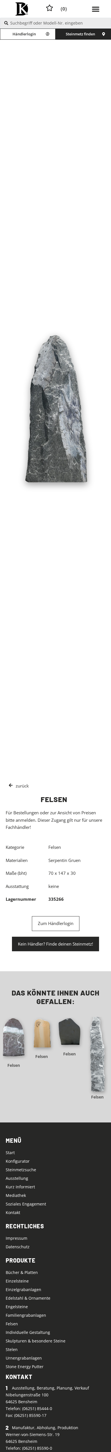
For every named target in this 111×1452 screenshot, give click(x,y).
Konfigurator (18, 1161)
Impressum (16, 1238)
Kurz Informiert (20, 1187)
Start (10, 1152)
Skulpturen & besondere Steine (35, 1341)
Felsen (13, 1065)
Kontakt (13, 1212)
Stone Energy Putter (25, 1366)
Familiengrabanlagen (26, 1315)
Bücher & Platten (22, 1272)
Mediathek (16, 1195)
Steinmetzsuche (21, 1169)
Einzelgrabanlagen (23, 1289)
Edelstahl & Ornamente (28, 1298)
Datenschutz (18, 1246)
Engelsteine (17, 1306)
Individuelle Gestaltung (28, 1332)
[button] (96, 9)
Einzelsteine (17, 1281)
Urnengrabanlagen (24, 1358)
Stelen (12, 1349)
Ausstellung (17, 1178)
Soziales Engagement (26, 1204)
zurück (22, 786)
